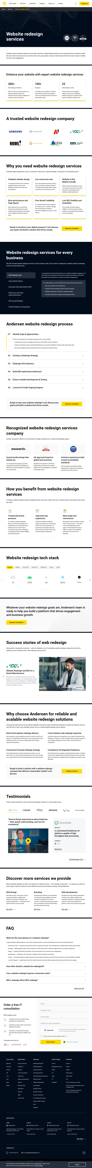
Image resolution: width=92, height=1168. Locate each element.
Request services (71, 771)
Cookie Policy (37, 1163)
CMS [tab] (58, 567)
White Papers (69, 1073)
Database (35, 1107)
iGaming (20, 1091)
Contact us (84, 3)
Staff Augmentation (38, 1073)
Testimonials (69, 1076)
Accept (77, 1164)
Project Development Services (40, 1076)
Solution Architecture (38, 1095)
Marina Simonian (14, 848)
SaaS (34, 1104)
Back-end (8, 1063)
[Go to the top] (84, 1153)
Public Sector (21, 1098)
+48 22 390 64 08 (31, 1134)
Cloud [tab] (51, 567)
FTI (52, 1079)
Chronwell (20, 850)
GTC (67, 1079)
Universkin (54, 1082)
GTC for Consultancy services (73, 1082)
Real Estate (20, 1088)
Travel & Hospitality (22, 1073)
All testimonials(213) (76, 859)
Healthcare (20, 1066)
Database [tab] (43, 567)
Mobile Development (38, 1063)
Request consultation (72, 228)
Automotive (21, 1076)
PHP (7, 1079)
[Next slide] (89, 520)
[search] (76, 3)
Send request (50, 1042)
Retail (19, 1095)
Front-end (8, 1066)
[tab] (20, 281)
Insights (68, 1069)
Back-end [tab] (34, 567)
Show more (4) (79, 988)
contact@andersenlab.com (32, 1152)
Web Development (37, 1066)
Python (8, 1085)
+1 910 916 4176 (10, 1134)
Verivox (53, 1063)
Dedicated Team (37, 1079)
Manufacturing (21, 1085)
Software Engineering (38, 1082)
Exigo (53, 1076)
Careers (60, 3)
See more (9, 909)
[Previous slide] (3, 676)
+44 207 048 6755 (51, 1134)
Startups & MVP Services (39, 1101)
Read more (58, 849)
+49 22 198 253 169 (72, 1134)
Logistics (20, 1069)
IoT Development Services (39, 1098)
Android (8, 1069)
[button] (66, 38)
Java (7, 1076)
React (7, 1082)
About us (68, 1063)
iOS (7, 1073)
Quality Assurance (37, 1069)
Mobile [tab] (17, 567)
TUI (52, 1073)
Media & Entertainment (23, 1079)
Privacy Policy (39, 1165)
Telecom (20, 1082)
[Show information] (66, 1036)
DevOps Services (37, 1088)
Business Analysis (37, 1091)
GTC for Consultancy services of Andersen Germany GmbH (73, 1091)
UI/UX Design (36, 1085)
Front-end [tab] (25, 567)
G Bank (53, 1069)
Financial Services (22, 1063)
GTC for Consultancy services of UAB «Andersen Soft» (75, 1086)
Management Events (57, 1066)
